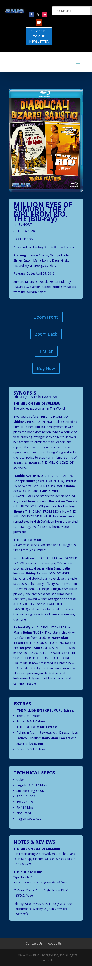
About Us (55, 943)
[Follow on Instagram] (44, 14)
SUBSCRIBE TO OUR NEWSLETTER (39, 36)
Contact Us (34, 943)
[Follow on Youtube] (39, 22)
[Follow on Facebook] (31, 14)
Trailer (46, 351)
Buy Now (46, 368)
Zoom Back (46, 334)
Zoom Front (46, 317)
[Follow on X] (38, 14)
